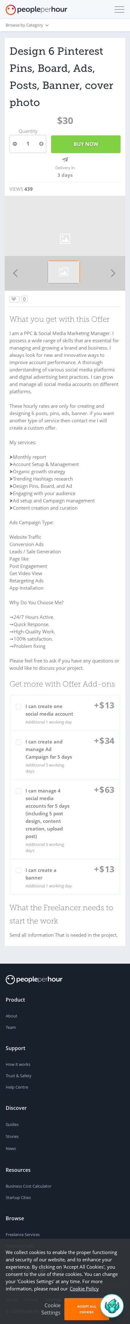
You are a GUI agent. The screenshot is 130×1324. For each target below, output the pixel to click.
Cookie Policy (84, 1288)
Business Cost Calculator (28, 1186)
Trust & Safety (19, 1075)
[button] (118, 9)
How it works (18, 1064)
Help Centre (17, 1087)
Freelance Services (23, 1234)
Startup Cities (18, 1197)
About (11, 1016)
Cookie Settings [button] (51, 1309)
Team (11, 1027)
